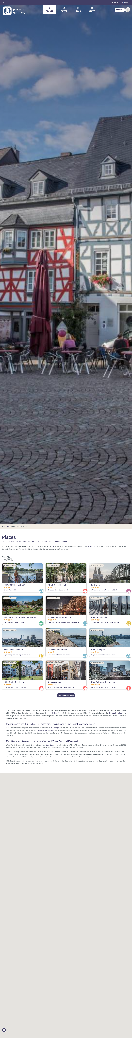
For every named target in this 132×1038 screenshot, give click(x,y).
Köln (53, 546)
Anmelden (115, 2)
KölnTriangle (54, 728)
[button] (4, 1030)
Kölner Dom (92, 546)
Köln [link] (8, 560)
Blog (78, 11)
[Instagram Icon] (3, 2)
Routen (64, 11)
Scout (92, 11)
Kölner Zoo (49, 745)
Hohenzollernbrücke (116, 713)
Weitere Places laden (66, 695)
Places (49, 11)
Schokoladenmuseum (45, 730)
